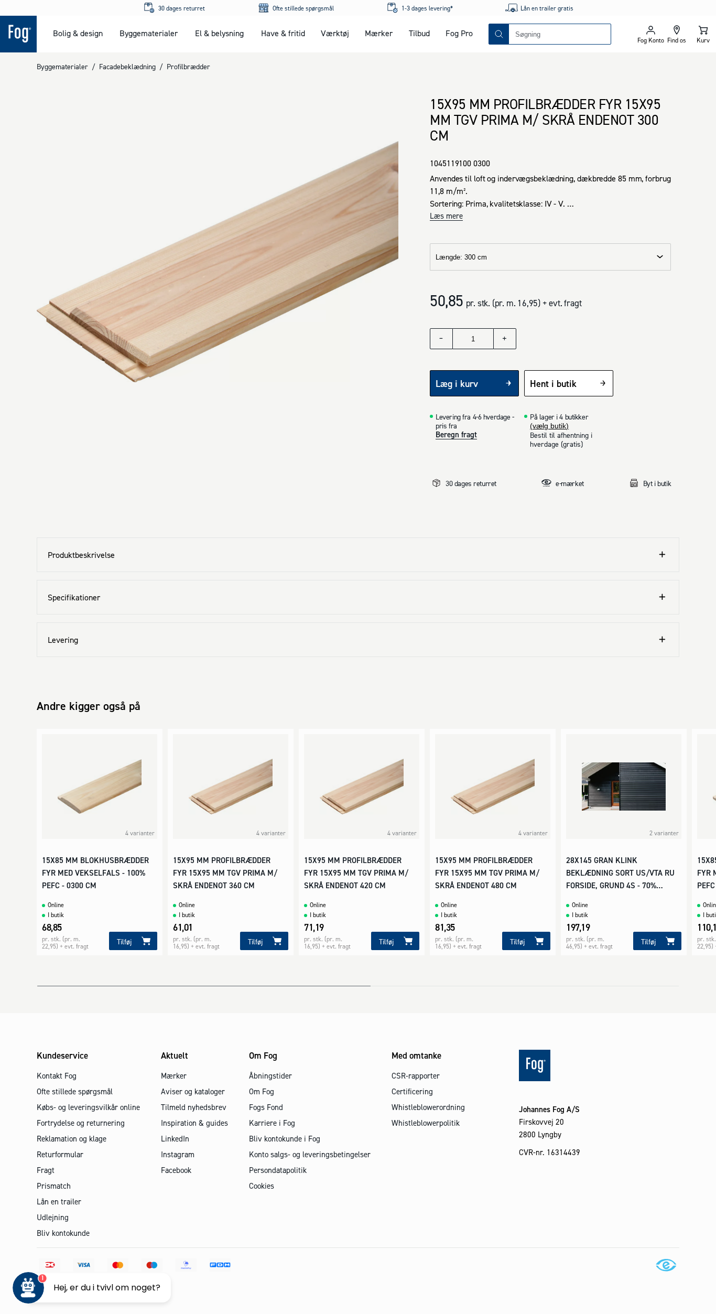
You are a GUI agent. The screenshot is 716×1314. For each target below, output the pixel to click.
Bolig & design (78, 33)
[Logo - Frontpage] (18, 34)
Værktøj (335, 33)
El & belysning (219, 33)
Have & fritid (283, 33)
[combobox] (560, 34)
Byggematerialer (149, 33)
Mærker (379, 33)
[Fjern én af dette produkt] (441, 338)
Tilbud (419, 33)
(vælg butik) (549, 426)
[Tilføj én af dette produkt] (504, 338)
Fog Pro (459, 33)
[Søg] (499, 34)
